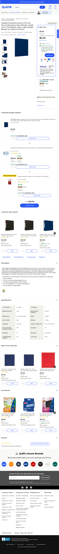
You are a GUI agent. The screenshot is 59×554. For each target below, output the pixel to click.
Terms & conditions (10, 544)
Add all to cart (29, 205)
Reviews (42, 257)
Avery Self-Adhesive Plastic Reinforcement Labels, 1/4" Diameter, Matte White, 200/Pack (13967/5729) (28, 414)
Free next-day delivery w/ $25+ (47, 97)
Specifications (19, 257)
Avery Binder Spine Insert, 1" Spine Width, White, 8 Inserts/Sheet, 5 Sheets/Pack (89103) (47, 414)
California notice (30, 544)
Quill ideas (18, 524)
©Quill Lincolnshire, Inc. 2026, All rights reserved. (22, 539)
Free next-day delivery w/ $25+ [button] (9, 380)
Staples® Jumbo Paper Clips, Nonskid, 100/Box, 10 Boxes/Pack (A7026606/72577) (32, 147)
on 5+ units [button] (47, 243)
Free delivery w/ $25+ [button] (7, 245)
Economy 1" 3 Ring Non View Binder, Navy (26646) (8, 369)
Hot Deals (24, 12)
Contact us (4, 519)
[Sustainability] (4, 291)
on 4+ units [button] (47, 423)
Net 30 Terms (19, 505)
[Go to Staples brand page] (33, 464)
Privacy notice (20, 544)
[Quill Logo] (6, 7)
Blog (45, 498)
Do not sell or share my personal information (27, 546)
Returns (4, 498)
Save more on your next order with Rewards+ (29, 2)
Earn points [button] (52, 23)
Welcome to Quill (48, 495)
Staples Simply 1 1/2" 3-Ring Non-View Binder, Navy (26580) (29, 369)
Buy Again (31, 12)
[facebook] (31, 487)
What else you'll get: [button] (45, 90)
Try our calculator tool (45, 72)
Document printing (21, 512)
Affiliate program (20, 527)
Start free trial (51, 66)
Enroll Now (42, 40)
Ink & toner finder (34, 498)
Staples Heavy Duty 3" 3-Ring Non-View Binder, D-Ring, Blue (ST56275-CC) (48, 235)
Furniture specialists (21, 518)
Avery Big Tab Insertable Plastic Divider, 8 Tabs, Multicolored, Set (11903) (7, 414)
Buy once (43, 27)
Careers (46, 504)
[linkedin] (27, 487)
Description (6, 257)
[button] (58, 2)
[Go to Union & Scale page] (47, 464)
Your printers (33, 500)
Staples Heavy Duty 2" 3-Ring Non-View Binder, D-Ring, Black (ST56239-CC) (29, 235)
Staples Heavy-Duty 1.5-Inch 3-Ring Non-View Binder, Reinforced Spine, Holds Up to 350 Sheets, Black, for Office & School (9, 235)
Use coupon (45, 477)
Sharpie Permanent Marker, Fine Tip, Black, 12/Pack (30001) (33, 176)
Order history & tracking (8, 495)
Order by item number (36, 503)
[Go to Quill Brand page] (4, 464)
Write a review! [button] (22, 34)
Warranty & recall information (6, 513)
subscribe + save (20, 503)
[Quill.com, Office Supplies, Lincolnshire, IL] (6, 539)
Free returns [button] (42, 101)
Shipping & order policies (8, 509)
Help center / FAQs (7, 507)
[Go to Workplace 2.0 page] (55, 464)
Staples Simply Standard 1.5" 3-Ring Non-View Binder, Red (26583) (48, 369)
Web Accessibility (48, 507)
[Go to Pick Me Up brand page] (18, 464)
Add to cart (49, 55)
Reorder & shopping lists (36, 495)
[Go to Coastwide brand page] (11, 464)
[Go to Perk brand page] (26, 464)
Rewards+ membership (22, 495)
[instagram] (22, 487)
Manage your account (7, 500)
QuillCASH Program (21, 500)
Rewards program (20, 498)
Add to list (41, 105)
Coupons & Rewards (15, 12)
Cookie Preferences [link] (41, 544)
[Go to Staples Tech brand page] (40, 464)
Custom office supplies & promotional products (22, 509)
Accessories (31, 257)
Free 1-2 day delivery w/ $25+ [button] (47, 427)
